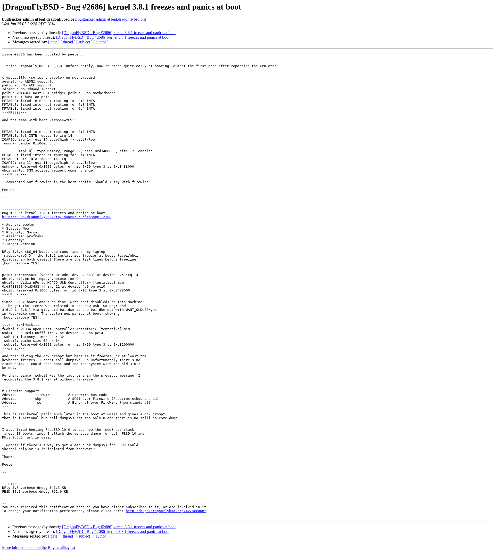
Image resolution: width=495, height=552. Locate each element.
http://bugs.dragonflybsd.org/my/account (166, 511)
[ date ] (54, 42)
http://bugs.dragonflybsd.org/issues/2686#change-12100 (56, 217)
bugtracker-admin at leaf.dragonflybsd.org (112, 19)
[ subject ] (84, 42)
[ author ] (100, 42)
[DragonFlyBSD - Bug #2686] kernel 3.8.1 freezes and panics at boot (119, 32)
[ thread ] (68, 42)
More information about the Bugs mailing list (38, 547)
